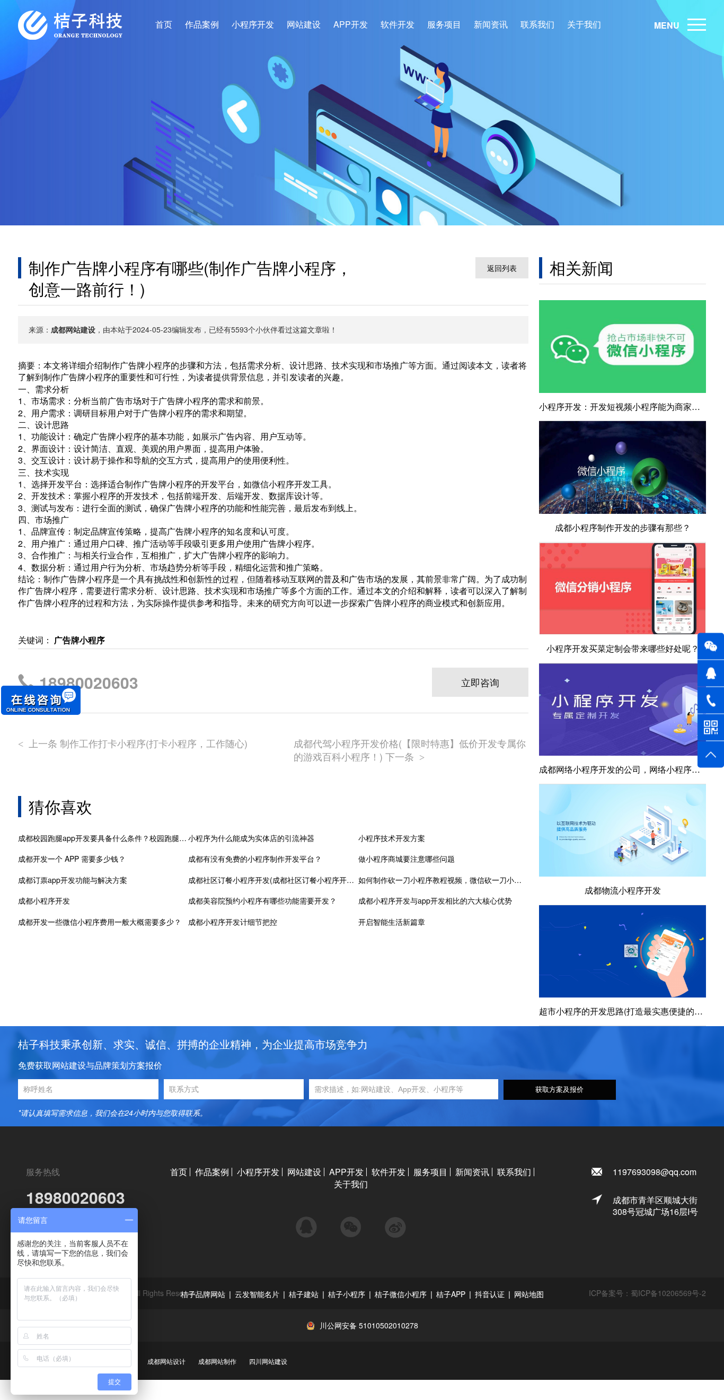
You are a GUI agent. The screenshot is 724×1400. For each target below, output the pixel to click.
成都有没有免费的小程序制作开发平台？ (255, 859)
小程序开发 (253, 24)
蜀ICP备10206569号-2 (668, 1293)
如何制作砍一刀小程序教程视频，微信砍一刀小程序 (443, 880)
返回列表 (502, 267)
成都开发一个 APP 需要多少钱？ (72, 859)
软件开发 (397, 24)
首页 (163, 24)
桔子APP (450, 1294)
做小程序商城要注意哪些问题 (406, 859)
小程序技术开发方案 (391, 838)
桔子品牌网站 (203, 1294)
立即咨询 (480, 682)
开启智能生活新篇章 (391, 922)
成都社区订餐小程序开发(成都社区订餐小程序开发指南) (273, 880)
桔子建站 (304, 1294)
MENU (666, 25)
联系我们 (537, 24)
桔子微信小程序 (401, 1294)
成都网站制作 (217, 1361)
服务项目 (444, 24)
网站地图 (529, 1294)
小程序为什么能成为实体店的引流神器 (251, 838)
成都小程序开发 (44, 901)
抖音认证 (490, 1294)
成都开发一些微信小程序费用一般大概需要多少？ (99, 922)
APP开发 (350, 24)
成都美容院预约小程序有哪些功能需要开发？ (262, 901)
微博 (395, 1222)
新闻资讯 (491, 24)
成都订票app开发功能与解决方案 (72, 880)
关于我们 (584, 24)
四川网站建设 (268, 1361)
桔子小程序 (346, 1294)
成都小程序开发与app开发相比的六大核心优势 (435, 901)
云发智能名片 (257, 1294)
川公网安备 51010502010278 (369, 1325)
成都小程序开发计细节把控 (232, 922)
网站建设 (304, 24)
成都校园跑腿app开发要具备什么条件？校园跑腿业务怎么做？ (103, 838)
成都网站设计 (166, 1361)
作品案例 (202, 24)
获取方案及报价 (559, 1089)
